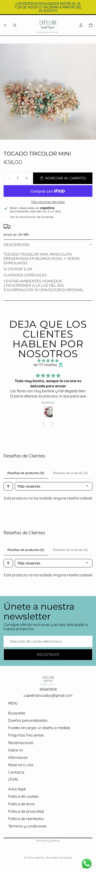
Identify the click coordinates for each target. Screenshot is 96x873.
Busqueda (16, 713)
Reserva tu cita (20, 765)
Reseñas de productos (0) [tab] (25, 473)
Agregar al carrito (65, 178)
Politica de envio (21, 804)
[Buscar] (15, 25)
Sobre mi (15, 750)
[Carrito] (91, 25)
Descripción (16, 245)
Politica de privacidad (26, 811)
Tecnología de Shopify (59, 857)
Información (18, 757)
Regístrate (48, 655)
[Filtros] (8, 486)
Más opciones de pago (48, 202)
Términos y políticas (48, 840)
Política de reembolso (26, 818)
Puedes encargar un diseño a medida (39, 728)
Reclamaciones (20, 743)
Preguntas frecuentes (26, 735)
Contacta (16, 772)
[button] (45, 424)
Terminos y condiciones (27, 826)
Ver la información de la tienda (32, 217)
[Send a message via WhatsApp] (87, 864)
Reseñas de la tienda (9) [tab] (70, 473)
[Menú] (5, 25)
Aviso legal (17, 789)
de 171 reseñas (45, 365)
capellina (39, 857)
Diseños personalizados (28, 720)
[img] (48, 361)
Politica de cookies (23, 796)
